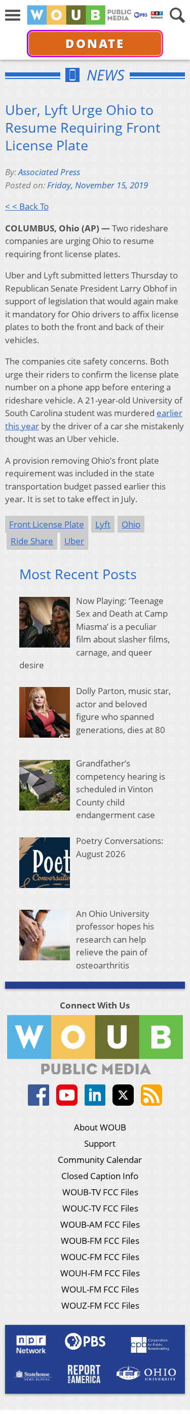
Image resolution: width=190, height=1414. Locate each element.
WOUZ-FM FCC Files (100, 1305)
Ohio (131, 524)
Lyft (102, 524)
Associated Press (49, 172)
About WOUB (100, 1127)
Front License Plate (46, 524)
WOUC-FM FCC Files (100, 1257)
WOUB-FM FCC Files (100, 1240)
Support (100, 1143)
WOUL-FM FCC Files (100, 1289)
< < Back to (27, 206)
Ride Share (32, 541)
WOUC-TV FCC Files (100, 1208)
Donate (95, 43)
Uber (74, 541)
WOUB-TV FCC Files (100, 1192)
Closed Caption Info (99, 1176)
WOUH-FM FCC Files (100, 1273)
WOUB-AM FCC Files (100, 1224)
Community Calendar (100, 1159)
